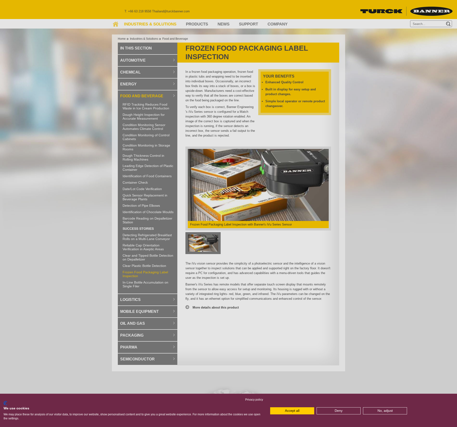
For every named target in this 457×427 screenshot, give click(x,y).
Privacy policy (254, 399)
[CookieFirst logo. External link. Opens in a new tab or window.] (5, 403)
